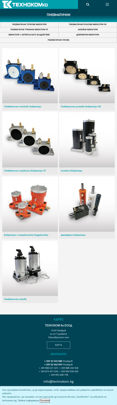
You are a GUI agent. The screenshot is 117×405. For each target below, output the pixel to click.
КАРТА (58, 345)
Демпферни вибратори (87, 35)
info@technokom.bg (58, 382)
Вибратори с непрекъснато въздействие (29, 35)
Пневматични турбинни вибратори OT (29, 29)
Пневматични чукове (58, 40)
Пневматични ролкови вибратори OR (87, 24)
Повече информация (28, 400)
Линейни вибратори (88, 29)
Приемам (45, 400)
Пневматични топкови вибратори (29, 24)
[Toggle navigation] (107, 4)
